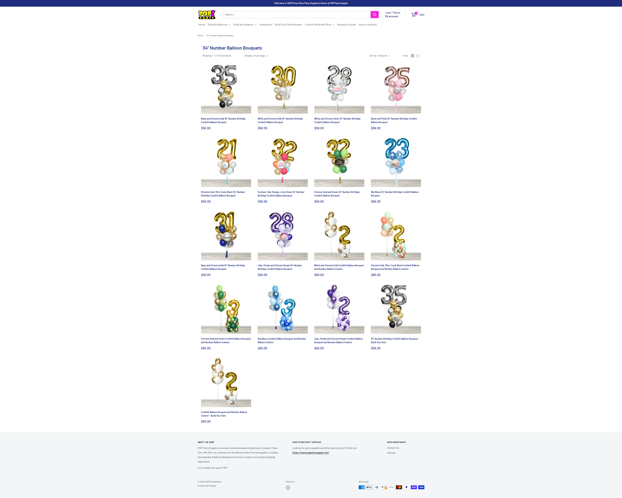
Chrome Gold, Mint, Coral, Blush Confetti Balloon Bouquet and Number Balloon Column (395, 267)
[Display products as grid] (412, 55)
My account (391, 16)
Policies (391, 452)
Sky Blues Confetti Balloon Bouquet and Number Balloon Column (282, 340)
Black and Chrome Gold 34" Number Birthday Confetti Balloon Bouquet (223, 120)
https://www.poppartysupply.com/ (310, 452)
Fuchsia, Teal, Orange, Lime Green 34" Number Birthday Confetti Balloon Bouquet (281, 194)
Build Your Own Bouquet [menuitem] (288, 24)
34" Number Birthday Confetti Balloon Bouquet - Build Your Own (395, 340)
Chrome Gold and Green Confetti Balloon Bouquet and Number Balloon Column (226, 340)
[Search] (375, 14)
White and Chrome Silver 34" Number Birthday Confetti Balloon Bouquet (337, 120)
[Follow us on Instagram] (288, 487)
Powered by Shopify (207, 485)
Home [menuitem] (201, 24)
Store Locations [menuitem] (368, 24)
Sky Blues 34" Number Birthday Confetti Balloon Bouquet (395, 194)
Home (200, 35)
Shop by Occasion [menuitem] (243, 24)
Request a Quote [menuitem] (346, 24)
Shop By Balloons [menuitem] (217, 24)
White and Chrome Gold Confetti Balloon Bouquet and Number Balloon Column (339, 267)
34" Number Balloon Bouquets (220, 35)
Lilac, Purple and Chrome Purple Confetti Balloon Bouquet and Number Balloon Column (338, 340)
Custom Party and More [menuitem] (318, 24)
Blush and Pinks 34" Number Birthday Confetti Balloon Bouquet (394, 120)
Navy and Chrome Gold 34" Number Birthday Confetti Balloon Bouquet (223, 267)
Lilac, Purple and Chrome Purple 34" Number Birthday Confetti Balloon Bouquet (280, 267)
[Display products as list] (417, 55)
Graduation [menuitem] (266, 24)
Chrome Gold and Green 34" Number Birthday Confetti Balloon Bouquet (337, 194)
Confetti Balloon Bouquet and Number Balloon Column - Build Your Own (224, 414)
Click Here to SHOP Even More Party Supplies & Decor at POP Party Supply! (311, 3)
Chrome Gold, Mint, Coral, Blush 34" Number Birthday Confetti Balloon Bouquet (223, 194)
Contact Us (393, 447)
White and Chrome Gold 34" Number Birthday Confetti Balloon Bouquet (280, 120)
